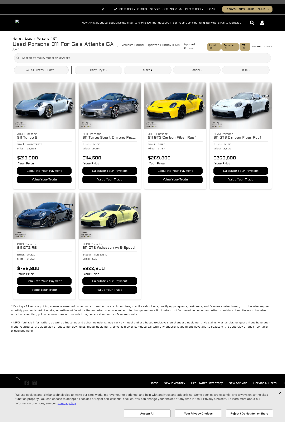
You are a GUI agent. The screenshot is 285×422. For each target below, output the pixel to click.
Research (164, 23)
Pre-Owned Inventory (207, 383)
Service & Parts (217, 23)
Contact (235, 23)
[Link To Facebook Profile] (27, 382)
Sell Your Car (182, 23)
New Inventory (130, 23)
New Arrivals (90, 23)
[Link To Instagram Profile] (34, 382)
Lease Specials (110, 23)
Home (154, 383)
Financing (198, 23)
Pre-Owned (148, 23)
